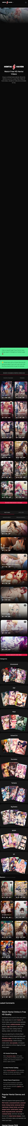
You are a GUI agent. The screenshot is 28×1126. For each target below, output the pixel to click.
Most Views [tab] (7, 512)
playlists (19, 1086)
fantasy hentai (10, 1105)
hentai (19, 1020)
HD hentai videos (7, 1038)
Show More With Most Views (14, 654)
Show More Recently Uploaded (14, 502)
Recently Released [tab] (8, 378)
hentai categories (11, 1070)
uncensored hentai (7, 1040)
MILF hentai (5, 1103)
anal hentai (19, 1111)
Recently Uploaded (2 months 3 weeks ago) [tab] (14, 373)
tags (8, 1026)
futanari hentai (13, 1107)
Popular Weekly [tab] (7, 517)
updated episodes (15, 1024)
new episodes (14, 1043)
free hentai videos (11, 1056)
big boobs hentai (10, 1111)
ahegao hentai (6, 1109)
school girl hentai (19, 1105)
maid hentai (5, 1107)
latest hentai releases (15, 1116)
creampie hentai (6, 1114)
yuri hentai (21, 1107)
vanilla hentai (14, 1109)
